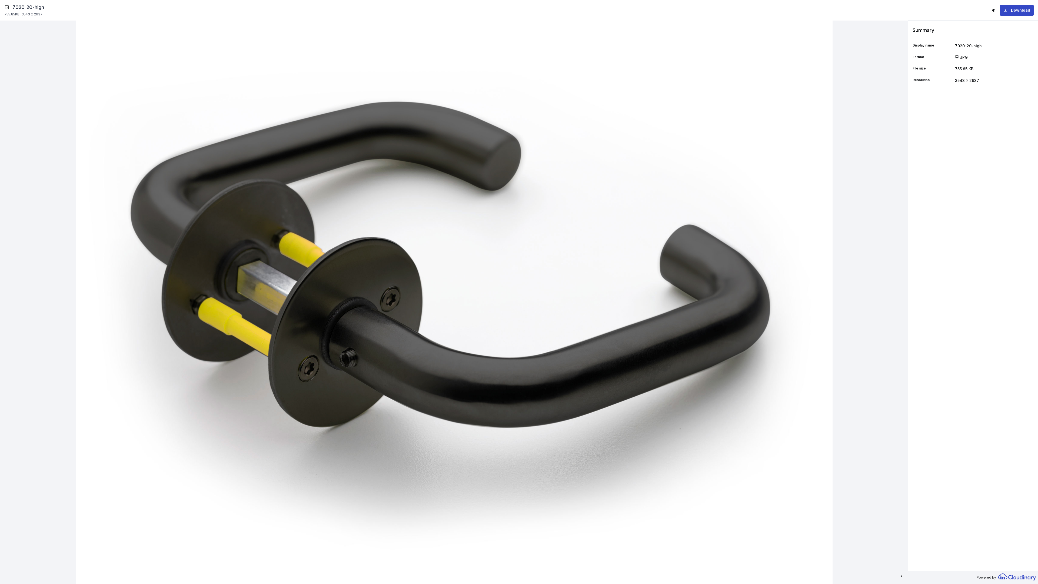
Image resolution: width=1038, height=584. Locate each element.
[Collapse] (901, 576)
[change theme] (994, 10)
